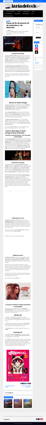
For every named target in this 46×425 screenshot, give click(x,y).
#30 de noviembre (25, 31)
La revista (19, 11)
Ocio (32, 13)
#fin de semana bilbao (20, 32)
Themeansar (30, 423)
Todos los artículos (10, 11)
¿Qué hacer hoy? (26, 11)
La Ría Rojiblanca (25, 13)
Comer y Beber (17, 13)
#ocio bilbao (14, 32)
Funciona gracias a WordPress (18, 423)
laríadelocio (9, 30)
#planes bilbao (8, 34)
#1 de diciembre (9, 32)
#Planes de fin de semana (17, 31)
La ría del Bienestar (8, 13)
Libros (33, 11)
